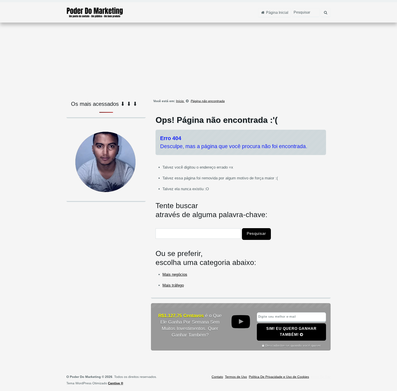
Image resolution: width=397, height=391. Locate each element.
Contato (217, 377)
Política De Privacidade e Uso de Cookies (279, 377)
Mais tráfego (173, 285)
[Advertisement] (198, 59)
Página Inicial (276, 12)
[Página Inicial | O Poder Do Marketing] (94, 12)
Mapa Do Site (321, 377)
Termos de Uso (236, 377)
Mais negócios (174, 274)
